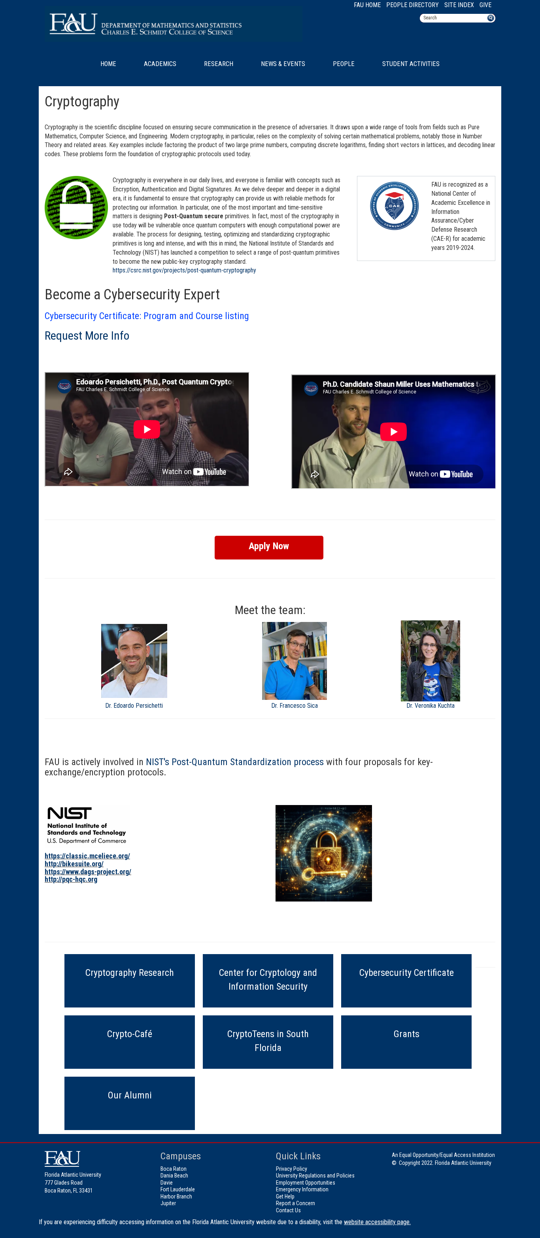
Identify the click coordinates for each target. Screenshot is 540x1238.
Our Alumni (130, 1095)
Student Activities (411, 64)
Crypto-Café (129, 1034)
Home (108, 64)
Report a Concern (295, 1203)
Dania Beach (174, 1175)
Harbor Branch (176, 1196)
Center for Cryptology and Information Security (268, 979)
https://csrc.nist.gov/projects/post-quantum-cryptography (184, 270)
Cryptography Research (129, 972)
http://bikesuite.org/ (74, 864)
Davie (166, 1182)
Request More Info (87, 335)
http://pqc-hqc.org (71, 879)
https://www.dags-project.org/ (88, 872)
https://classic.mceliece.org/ (87, 856)
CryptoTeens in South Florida (268, 1040)
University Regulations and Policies (315, 1175)
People (344, 64)
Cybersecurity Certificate (406, 972)
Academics (160, 64)
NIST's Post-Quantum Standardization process (235, 761)
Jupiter (168, 1203)
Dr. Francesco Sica (294, 705)
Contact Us (288, 1210)
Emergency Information (302, 1189)
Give (485, 5)
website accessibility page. (377, 1222)
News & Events (283, 64)
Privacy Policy (291, 1169)
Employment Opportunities (305, 1182)
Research (218, 64)
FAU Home (367, 5)
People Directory (412, 5)
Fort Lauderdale (177, 1189)
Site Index (459, 5)
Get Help (285, 1196)
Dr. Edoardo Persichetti (134, 705)
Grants (406, 1034)
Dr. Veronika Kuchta (430, 705)
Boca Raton (173, 1169)
